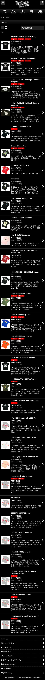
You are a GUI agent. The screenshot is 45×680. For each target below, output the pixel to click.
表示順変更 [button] (28, 28)
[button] (3, 3)
